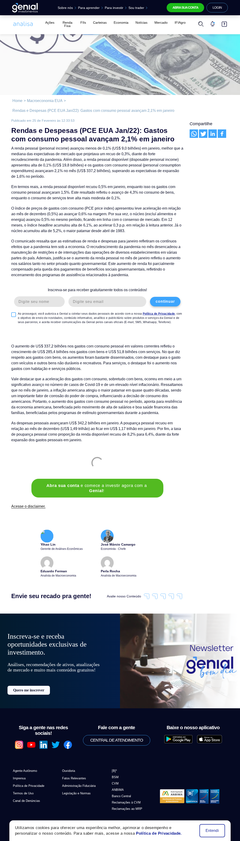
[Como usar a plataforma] (224, 22)
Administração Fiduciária (78, 771)
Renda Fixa (67, 22)
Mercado (159, 22)
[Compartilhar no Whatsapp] (194, 133)
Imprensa (19, 764)
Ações (49, 22)
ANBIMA (117, 775)
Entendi (212, 830)
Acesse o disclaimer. (27, 496)
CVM (114, 769)
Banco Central (121, 782)
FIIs (84, 22)
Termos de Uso (22, 779)
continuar (165, 296)
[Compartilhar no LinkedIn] (212, 133)
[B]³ (114, 756)
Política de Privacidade (145, 308)
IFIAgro (177, 22)
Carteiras (100, 22)
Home (17, 101)
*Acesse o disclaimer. (27, 809)
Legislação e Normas (75, 779)
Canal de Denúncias (25, 786)
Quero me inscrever (28, 688)
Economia (121, 22)
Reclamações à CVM (124, 788)
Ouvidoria (68, 756)
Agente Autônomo (24, 756)
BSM (114, 763)
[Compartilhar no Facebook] (222, 133)
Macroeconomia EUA (42, 101)
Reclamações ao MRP (125, 794)
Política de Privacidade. (155, 833)
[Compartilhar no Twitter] (203, 133)
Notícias (140, 22)
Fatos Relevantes (72, 764)
